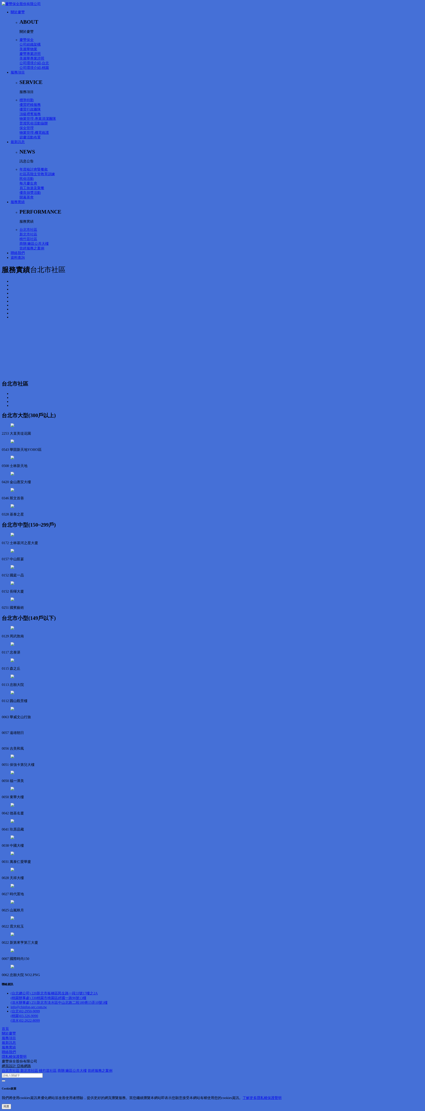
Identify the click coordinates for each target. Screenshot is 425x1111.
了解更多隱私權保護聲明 (262, 1098)
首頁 (5, 1029)
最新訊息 (18, 142)
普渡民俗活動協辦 (33, 123)
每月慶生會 (28, 183)
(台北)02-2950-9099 (25, 1011)
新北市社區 (28, 234)
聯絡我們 (18, 253)
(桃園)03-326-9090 (24, 1016)
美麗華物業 (28, 49)
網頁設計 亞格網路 (16, 1066)
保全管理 (26, 128)
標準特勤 (26, 100)
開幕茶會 (26, 197)
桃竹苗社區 (28, 239)
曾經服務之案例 (31, 248)
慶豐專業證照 (30, 54)
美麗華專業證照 (31, 58)
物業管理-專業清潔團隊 (37, 119)
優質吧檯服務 (30, 105)
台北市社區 (28, 230)
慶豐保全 (26, 40)
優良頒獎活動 (30, 193)
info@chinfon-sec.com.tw (29, 1007)
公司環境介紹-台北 (34, 63)
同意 (6, 1106)
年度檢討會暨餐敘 (33, 169)
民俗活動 (26, 179)
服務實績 (18, 202)
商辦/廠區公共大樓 (34, 243)
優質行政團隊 (30, 109)
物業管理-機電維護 (34, 132)
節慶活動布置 (30, 137)
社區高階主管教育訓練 (37, 174)
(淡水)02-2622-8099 (25, 1020)
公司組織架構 (30, 44)
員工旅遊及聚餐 (31, 188)
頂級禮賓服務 (30, 114)
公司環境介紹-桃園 (34, 68)
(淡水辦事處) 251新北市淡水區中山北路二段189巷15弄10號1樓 (59, 1002)
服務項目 (18, 72)
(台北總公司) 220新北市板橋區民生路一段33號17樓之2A (54, 993)
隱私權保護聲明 (14, 1056)
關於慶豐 (18, 12)
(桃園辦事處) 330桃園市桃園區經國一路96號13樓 (48, 998)
